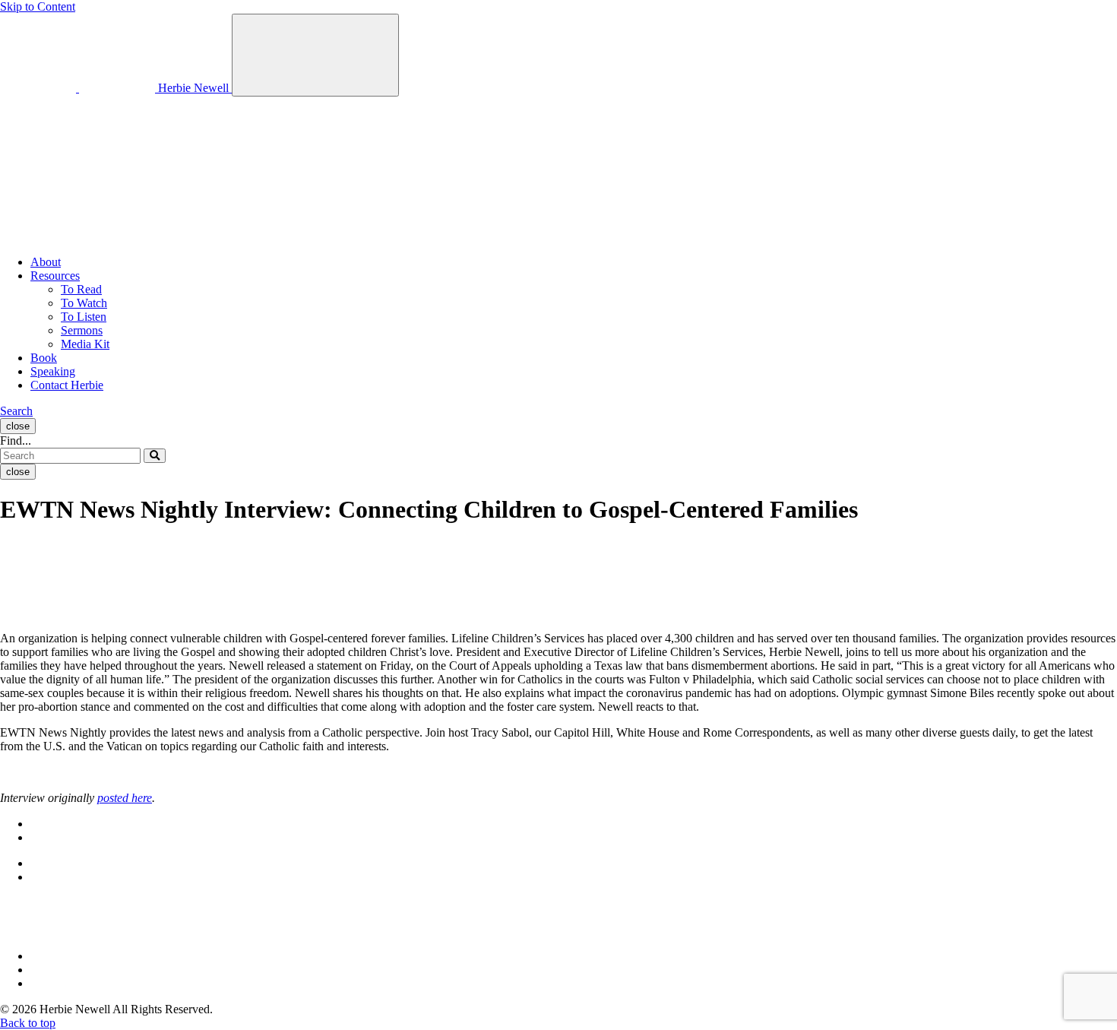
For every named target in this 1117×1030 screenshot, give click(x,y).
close (18, 426)
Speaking (52, 371)
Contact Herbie (66, 385)
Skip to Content (37, 6)
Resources (55, 275)
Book (43, 357)
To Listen (83, 316)
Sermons (82, 330)
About (45, 261)
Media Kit (85, 344)
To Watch (84, 302)
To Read (81, 289)
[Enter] (155, 455)
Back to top (27, 1022)
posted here (124, 797)
